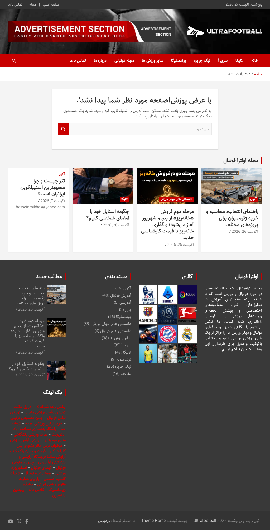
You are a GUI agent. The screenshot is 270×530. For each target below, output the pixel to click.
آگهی (253, 199)
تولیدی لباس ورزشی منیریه (45, 412)
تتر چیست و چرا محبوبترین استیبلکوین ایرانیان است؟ (42, 187)
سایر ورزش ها (152, 61)
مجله (32, 4)
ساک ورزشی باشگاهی (31, 434)
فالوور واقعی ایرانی (51, 484)
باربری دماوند (30, 479)
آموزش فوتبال (120, 295)
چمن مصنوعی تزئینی (26, 418)
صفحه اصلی (51, 4)
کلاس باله (37, 490)
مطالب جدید (49, 277)
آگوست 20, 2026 (116, 225)
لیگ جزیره (202, 61)
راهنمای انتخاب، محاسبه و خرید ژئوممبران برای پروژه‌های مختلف (232, 218)
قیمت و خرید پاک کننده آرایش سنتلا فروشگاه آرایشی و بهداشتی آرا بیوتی (37, 456)
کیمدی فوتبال (41, 468)
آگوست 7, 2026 (53, 201)
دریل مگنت (22, 407)
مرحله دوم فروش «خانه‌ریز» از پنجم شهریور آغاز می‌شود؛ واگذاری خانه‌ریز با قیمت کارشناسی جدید (167, 224)
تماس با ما (15, 4)
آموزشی (125, 302)
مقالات (125, 373)
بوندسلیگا (178, 61)
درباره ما (100, 61)
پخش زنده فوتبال (38, 473)
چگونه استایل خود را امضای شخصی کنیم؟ (107, 215)
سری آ (223, 61)
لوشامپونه (124, 359)
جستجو (63, 129)
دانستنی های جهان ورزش (176, 199)
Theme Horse (153, 521)
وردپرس (104, 521)
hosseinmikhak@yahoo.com (40, 207)
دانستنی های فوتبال (115, 331)
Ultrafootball (204, 521)
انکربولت (59, 434)
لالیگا (239, 61)
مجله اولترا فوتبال (240, 160)
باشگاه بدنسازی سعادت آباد (34, 429)
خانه (254, 61)
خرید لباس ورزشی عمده (43, 423)
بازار (128, 309)
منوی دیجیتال (55, 440)
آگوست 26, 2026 (245, 232)
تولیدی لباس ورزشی (25, 440)
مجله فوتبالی (124, 61)
